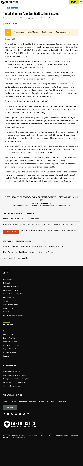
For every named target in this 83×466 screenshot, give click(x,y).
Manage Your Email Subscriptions (14, 375)
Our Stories (12, 8)
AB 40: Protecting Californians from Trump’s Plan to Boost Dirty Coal (33, 246)
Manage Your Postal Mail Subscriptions (16, 379)
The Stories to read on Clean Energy (18, 213)
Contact (6, 312)
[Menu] (81, 2)
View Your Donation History (12, 386)
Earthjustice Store (9, 352)
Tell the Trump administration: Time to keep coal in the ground (48, 230)
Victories (6, 301)
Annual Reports (8, 297)
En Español (7, 283)
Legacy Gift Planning (10, 349)
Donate (5, 331)
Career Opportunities (10, 304)
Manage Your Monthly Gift (12, 371)
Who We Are (7, 279)
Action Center (8, 334)
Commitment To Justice (11, 290)
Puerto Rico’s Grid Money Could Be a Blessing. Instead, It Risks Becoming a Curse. (39, 224)
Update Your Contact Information (14, 382)
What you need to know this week (17, 241)
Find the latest (47, 32)
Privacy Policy (8, 308)
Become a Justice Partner (12, 345)
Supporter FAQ (8, 356)
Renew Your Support (10, 342)
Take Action (11, 232)
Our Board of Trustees (10, 287)
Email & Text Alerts (9, 338)
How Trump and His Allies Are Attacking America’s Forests (28, 252)
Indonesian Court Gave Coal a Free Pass (21, 218)
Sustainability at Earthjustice (13, 294)
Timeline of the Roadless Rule (16, 258)
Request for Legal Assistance (13, 315)
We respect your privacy (28, 435)
